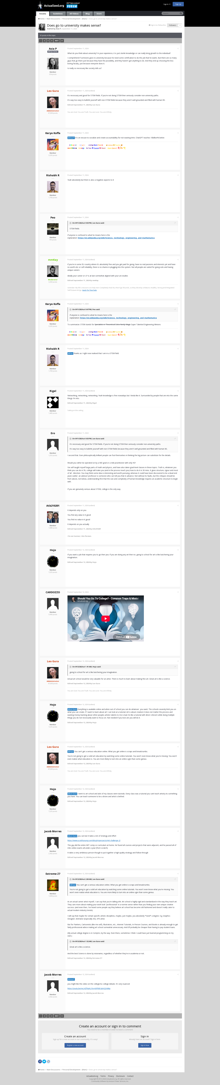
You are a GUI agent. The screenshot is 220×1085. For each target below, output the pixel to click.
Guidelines (58, 13)
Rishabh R (52, 175)
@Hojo (70, 751)
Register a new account (75, 1045)
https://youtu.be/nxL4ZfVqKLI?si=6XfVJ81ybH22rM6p (88, 988)
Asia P (58, 28)
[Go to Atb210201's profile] (53, 517)
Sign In (166, 4)
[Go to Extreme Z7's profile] (53, 885)
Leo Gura (96, 223)
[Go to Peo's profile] (53, 229)
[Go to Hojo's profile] (53, 561)
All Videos (74, 13)
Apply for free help (89, 290)
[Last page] (62, 40)
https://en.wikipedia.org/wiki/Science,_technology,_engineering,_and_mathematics (116, 238)
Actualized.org (92, 1076)
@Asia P (71, 138)
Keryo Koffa (52, 133)
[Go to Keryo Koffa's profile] (53, 144)
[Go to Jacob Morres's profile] (53, 842)
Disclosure (120, 1076)
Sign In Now (145, 1045)
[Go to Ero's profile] (53, 444)
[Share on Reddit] (48, 1061)
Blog (88, 13)
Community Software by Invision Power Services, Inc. (110, 1081)
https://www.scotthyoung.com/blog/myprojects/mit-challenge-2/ (93, 840)
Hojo (53, 550)
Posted (77, 48)
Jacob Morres (52, 831)
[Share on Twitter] (44, 1061)
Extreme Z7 (53, 873)
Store (99, 13)
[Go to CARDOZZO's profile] (53, 603)
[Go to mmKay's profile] (53, 271)
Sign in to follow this (158, 25)
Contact (130, 1076)
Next (57, 41)
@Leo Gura (72, 709)
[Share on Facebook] (40, 1061)
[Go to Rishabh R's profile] (53, 187)
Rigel (53, 391)
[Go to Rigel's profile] (53, 402)
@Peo (70, 353)
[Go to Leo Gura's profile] (53, 102)
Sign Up (178, 4)
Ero (53, 433)
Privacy (111, 1076)
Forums (42, 13)
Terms (103, 1076)
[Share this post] (178, 48)
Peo (52, 217)
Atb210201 (52, 505)
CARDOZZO (53, 592)
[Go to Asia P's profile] (41, 27)
